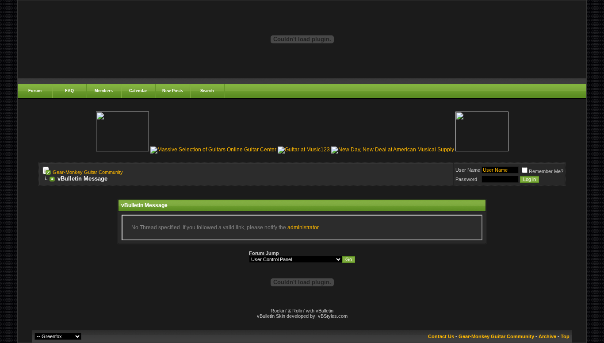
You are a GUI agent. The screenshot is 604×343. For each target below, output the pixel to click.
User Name (467, 170)
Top (565, 336)
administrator (303, 227)
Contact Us (441, 336)
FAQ (69, 91)
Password (466, 179)
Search (207, 91)
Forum (35, 91)
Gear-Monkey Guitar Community (88, 172)
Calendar (138, 91)
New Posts (172, 91)
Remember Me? (546, 171)
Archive (547, 336)
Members (104, 91)
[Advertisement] (302, 195)
